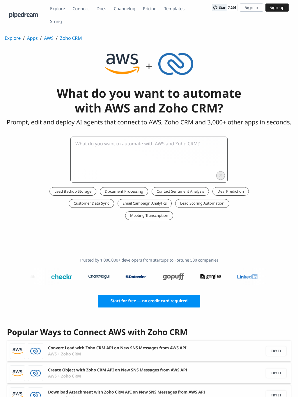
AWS (49, 38)
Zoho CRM (71, 38)
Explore (57, 9)
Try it (276, 350)
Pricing (150, 9)
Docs (101, 9)
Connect (80, 9)
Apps (32, 38)
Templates (174, 9)
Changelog (124, 9)
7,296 (232, 8)
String (56, 21)
